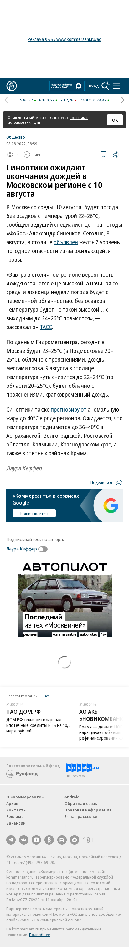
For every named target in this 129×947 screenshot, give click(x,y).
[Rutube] (62, 840)
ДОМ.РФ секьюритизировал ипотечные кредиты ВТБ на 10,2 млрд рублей (38, 725)
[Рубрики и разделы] (116, 86)
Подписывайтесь (34, 513)
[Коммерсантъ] (11, 86)
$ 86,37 (26, 100)
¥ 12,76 (66, 100)
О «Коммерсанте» (25, 797)
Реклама (15, 816)
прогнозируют (68, 409)
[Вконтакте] (23, 840)
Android (72, 797)
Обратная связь (80, 803)
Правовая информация (88, 810)
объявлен (66, 242)
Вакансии (16, 823)
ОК (115, 120)
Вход (94, 86)
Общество (15, 137)
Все (46, 695)
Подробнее (39, 934)
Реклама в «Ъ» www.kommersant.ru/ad (64, 39)
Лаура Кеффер (21, 548)
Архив (12, 803)
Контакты (16, 810)
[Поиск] (105, 86)
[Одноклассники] (49, 840)
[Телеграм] (11, 840)
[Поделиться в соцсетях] (116, 154)
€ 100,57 (46, 100)
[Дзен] (36, 840)
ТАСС (46, 327)
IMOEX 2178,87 (93, 100)
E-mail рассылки (80, 816)
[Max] (74, 840)
